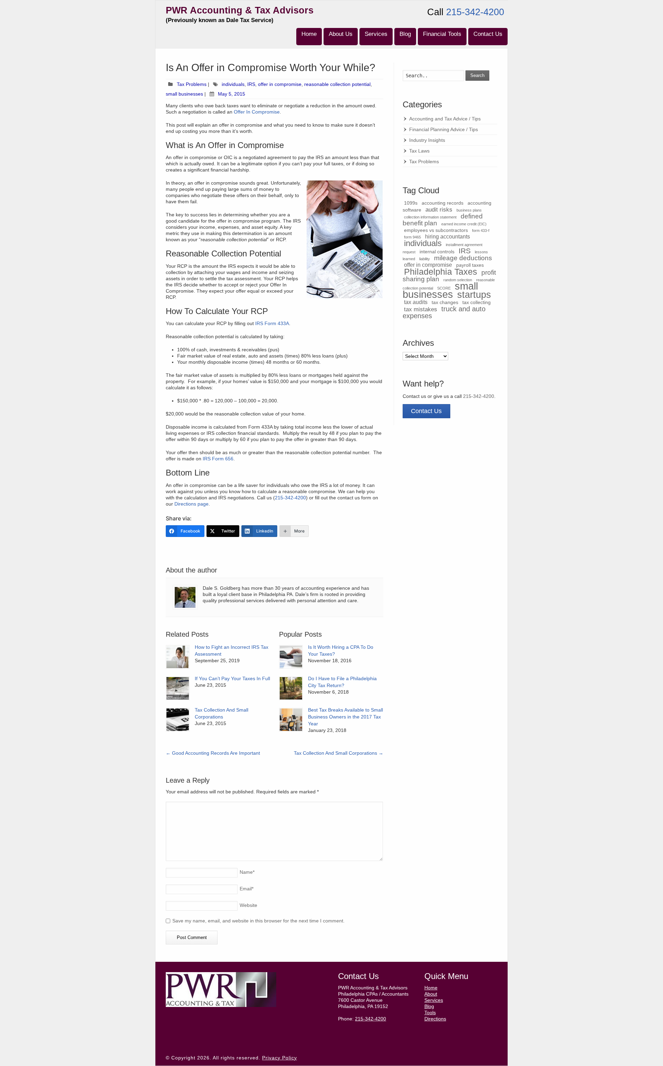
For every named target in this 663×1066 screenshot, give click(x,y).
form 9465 (412, 237)
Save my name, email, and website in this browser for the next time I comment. (258, 920)
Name (247, 872)
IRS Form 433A (272, 323)
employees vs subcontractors (436, 230)
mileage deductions (463, 258)
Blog (405, 34)
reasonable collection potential (337, 84)
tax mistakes (420, 309)
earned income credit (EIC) (464, 224)
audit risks (438, 209)
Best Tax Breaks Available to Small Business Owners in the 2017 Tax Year (345, 716)
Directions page (191, 504)
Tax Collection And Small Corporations (338, 753)
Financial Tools (442, 34)
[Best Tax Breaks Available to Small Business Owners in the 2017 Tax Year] (291, 720)
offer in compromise (279, 84)
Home (309, 34)
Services (376, 34)
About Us (341, 34)
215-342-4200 (475, 12)
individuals (233, 84)
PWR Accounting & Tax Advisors (240, 11)
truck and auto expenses (444, 312)
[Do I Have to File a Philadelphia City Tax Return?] (291, 688)
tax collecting (476, 302)
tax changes (445, 302)
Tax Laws (419, 151)
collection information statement (430, 217)
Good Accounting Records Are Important (213, 753)
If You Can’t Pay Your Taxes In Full (232, 678)
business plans (469, 210)
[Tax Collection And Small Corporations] (178, 720)
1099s (410, 203)
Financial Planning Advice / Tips (443, 129)
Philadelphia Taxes (440, 271)
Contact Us (487, 34)
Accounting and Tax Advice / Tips (445, 118)
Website (248, 905)
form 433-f (480, 230)
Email (246, 888)
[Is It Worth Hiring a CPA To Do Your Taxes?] (291, 657)
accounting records (442, 203)
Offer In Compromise (257, 112)
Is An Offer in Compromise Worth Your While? (270, 67)
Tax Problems (191, 84)
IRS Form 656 (218, 458)
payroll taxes (470, 265)
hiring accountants (447, 236)
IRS (251, 84)
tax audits (415, 302)
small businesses (184, 94)
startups (474, 295)
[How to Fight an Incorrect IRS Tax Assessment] (178, 657)
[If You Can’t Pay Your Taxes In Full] (178, 688)
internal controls (437, 251)
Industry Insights (427, 140)
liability (424, 259)
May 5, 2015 (231, 94)
